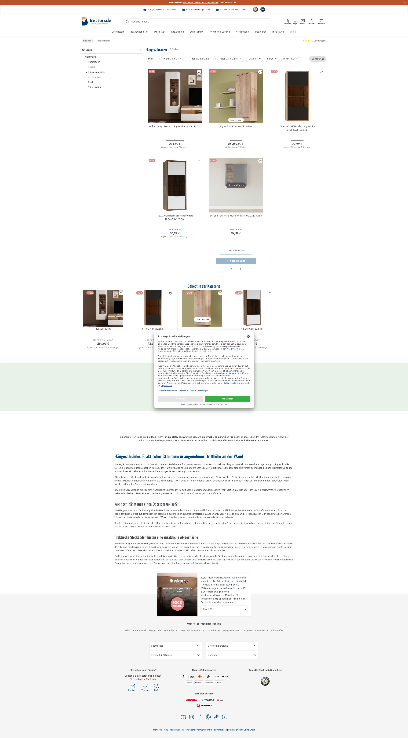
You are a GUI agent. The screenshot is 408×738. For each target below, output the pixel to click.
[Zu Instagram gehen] (191, 717)
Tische (91, 82)
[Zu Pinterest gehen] (208, 717)
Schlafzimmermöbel (135, 630)
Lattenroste (177, 31)
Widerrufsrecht (188, 730)
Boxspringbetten (139, 31)
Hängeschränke (96, 72)
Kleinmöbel (90, 57)
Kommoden (94, 62)
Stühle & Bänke (96, 87)
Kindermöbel (242, 31)
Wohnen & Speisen (220, 31)
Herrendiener (95, 77)
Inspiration (278, 31)
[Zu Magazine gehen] (183, 717)
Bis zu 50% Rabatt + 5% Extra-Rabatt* (200, 3)
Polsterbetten (171, 630)
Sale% (293, 31)
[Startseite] (96, 22)
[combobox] (318, 59)
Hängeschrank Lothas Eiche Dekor (236, 126)
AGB (166, 730)
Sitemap (232, 730)
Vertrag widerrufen (204, 730)
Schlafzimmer (197, 31)
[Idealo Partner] (262, 9)
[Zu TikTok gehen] (216, 717)
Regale (91, 67)
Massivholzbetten (190, 630)
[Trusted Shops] (255, 9)
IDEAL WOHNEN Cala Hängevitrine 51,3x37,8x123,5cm (297, 128)
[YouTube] (224, 717)
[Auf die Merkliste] (199, 72)
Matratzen (159, 31)
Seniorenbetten (231, 630)
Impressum (157, 730)
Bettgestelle (118, 31)
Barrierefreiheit (220, 730)
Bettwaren (260, 31)
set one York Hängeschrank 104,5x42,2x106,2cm (236, 215)
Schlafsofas (277, 630)
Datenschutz (175, 730)
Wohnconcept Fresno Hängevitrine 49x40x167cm (175, 126)
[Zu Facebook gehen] (199, 717)
